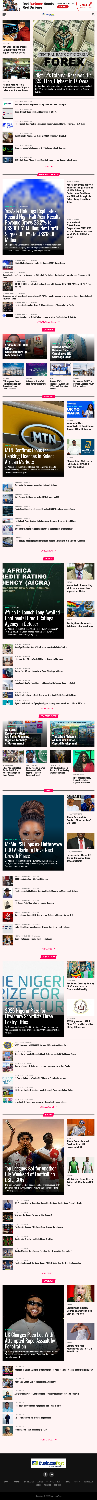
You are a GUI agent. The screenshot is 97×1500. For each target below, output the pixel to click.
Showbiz (68, 1481)
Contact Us (59, 1485)
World (38, 1485)
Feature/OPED (28, 1481)
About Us (47, 1485)
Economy (17, 1481)
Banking (7, 1481)
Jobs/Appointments (54, 1481)
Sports (77, 1481)
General (40, 1481)
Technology (88, 1481)
